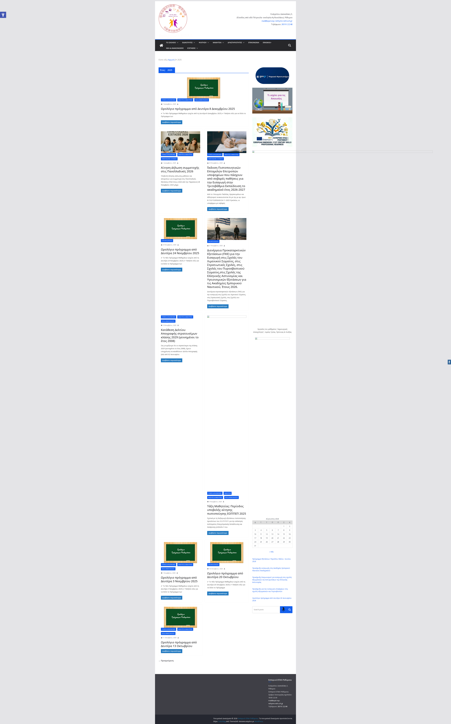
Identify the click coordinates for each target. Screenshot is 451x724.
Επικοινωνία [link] (253, 42)
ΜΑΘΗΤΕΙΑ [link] (217, 42)
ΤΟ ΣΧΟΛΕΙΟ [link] (171, 42)
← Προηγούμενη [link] (166, 660)
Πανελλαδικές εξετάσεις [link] (169, 159)
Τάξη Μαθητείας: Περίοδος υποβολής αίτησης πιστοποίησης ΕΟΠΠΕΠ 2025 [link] (226, 509)
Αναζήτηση (289, 609)
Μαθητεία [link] (228, 493)
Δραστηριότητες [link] (235, 42)
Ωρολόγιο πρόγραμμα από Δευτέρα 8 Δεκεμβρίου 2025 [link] (198, 109)
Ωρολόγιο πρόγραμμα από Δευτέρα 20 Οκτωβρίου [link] (225, 575)
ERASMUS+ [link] (267, 42)
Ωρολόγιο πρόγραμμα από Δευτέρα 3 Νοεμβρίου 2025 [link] (179, 579)
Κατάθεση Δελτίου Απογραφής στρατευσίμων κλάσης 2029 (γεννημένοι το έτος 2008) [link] (180, 335)
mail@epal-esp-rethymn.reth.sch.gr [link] (277, 21)
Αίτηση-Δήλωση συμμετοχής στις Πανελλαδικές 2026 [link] (180, 169)
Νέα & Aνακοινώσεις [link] (175, 48)
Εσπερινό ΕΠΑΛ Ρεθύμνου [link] (176, 35)
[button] (177, 42)
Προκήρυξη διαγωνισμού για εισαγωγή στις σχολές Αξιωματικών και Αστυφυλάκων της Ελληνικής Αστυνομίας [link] (272, 579)
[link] (3, 15)
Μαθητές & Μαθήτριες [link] (185, 100)
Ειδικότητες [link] (187, 42)
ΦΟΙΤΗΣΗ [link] (202, 42)
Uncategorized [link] (167, 240)
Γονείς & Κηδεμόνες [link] (168, 100)
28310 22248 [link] (286, 24)
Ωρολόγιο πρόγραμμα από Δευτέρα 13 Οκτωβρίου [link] (179, 644)
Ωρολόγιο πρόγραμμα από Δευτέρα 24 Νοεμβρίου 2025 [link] (180, 251)
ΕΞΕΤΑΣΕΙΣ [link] (191, 48)
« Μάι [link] (271, 552)
